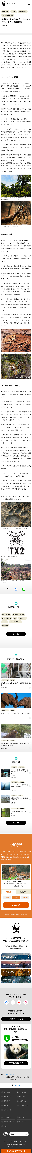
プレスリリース (7, 1117)
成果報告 (13, 11)
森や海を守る (16, 981)
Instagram (25, 1002)
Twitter (8, 589)
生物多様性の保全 (6, 618)
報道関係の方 (23, 1101)
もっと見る (16, 634)
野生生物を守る (23, 11)
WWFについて (8, 1092)
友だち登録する (16, 1063)
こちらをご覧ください (18, 1146)
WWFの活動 (5, 11)
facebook (16, 589)
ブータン (4, 621)
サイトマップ (22, 1121)
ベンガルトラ (22, 618)
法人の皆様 (7, 1101)
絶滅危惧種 (5, 625)
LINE (24, 589)
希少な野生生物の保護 (7, 15)
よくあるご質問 (23, 1105)
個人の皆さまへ (23, 1096)
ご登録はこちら (16, 1018)
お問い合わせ (7, 1110)
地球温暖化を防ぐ (16, 958)
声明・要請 (21, 1117)
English (5, 1126)
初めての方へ (7, 1096)
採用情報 (6, 1105)
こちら (25, 914)
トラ (15, 618)
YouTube (19, 1002)
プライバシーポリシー (9, 1121)
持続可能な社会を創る (16, 965)
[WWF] (2, 1074)
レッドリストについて (15, 621)
